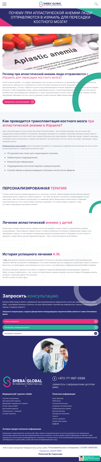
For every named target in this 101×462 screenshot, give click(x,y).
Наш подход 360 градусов (11, 401)
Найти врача (56, 401)
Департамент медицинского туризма (15, 403)
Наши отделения (57, 398)
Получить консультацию (10, 398)
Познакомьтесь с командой (11, 411)
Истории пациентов (9, 413)
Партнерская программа (60, 413)
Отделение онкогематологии (62, 406)
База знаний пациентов (10, 408)
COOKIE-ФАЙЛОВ (88, 447)
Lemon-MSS (56, 451)
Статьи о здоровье (58, 419)
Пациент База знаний (59, 421)
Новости (55, 416)
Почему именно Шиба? (10, 406)
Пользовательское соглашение (63, 447)
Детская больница (58, 411)
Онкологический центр (60, 403)
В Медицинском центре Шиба (14, 146)
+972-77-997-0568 (71, 378)
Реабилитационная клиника (61, 408)
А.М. (5, 260)
